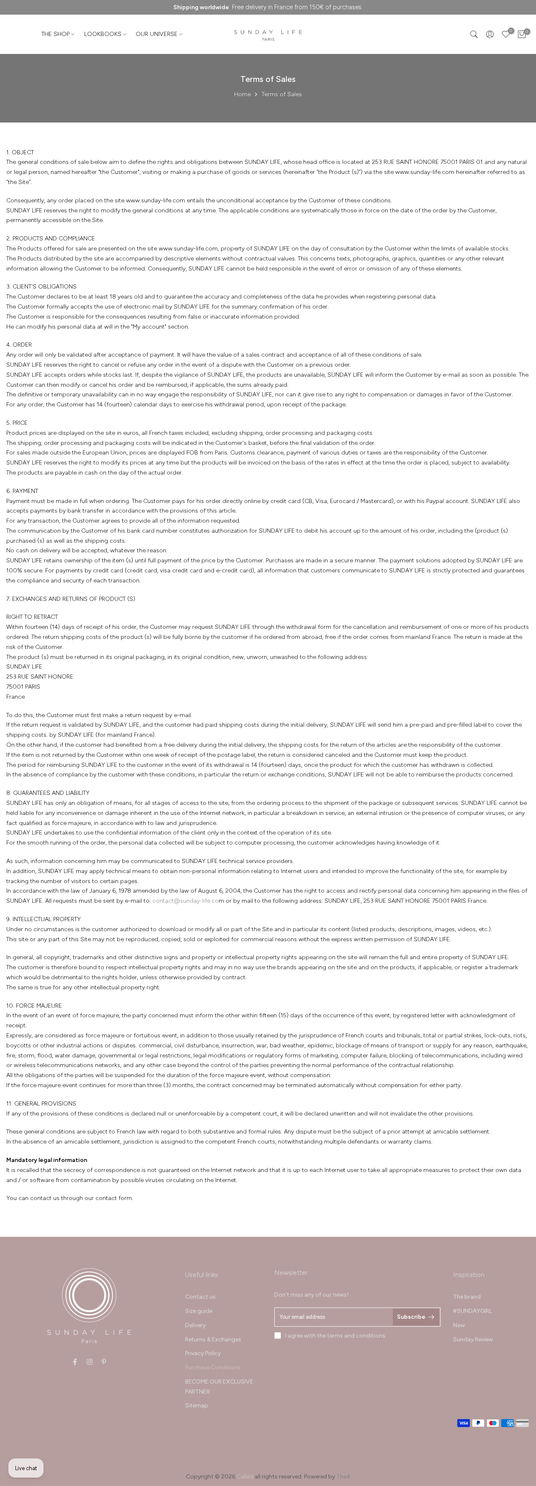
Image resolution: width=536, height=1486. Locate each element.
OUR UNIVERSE (157, 34)
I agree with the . (336, 1335)
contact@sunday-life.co (185, 900)
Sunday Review (473, 1339)
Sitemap (196, 1405)
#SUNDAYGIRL (472, 1311)
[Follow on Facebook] (75, 1362)
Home (242, 94)
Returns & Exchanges (213, 1339)
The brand (467, 1296)
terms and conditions (356, 1335)
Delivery (195, 1325)
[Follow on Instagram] (90, 1362)
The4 (343, 1476)
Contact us (200, 1296)
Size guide (198, 1311)
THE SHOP (55, 34)
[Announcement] (268, 7)
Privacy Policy (203, 1353)
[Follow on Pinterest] (104, 1362)
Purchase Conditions (213, 1367)
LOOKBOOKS (102, 34)
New (459, 1325)
